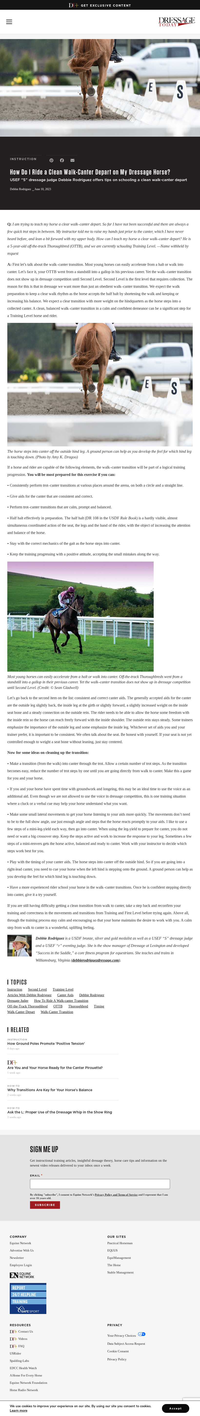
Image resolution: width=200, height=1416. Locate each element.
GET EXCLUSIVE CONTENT (106, 5)
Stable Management (120, 1272)
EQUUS (112, 1250)
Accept (175, 1408)
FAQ (21, 1346)
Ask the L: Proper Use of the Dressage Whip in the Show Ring (59, 1112)
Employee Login (21, 1265)
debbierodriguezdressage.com (95, 960)
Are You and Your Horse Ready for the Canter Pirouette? (55, 1068)
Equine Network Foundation (28, 1383)
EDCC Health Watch (23, 1368)
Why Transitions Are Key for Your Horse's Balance (49, 1090)
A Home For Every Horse (26, 1375)
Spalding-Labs (19, 1361)
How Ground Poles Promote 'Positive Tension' (46, 1044)
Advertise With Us (22, 1250)
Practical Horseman (120, 1243)
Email (36, 1175)
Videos (22, 1339)
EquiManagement (119, 1258)
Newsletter (17, 1258)
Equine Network (20, 1243)
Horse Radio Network (24, 1390)
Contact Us (25, 1331)
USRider (15, 1353)
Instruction (17, 1039)
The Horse (114, 1265)
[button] (51, 160)
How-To (13, 1086)
